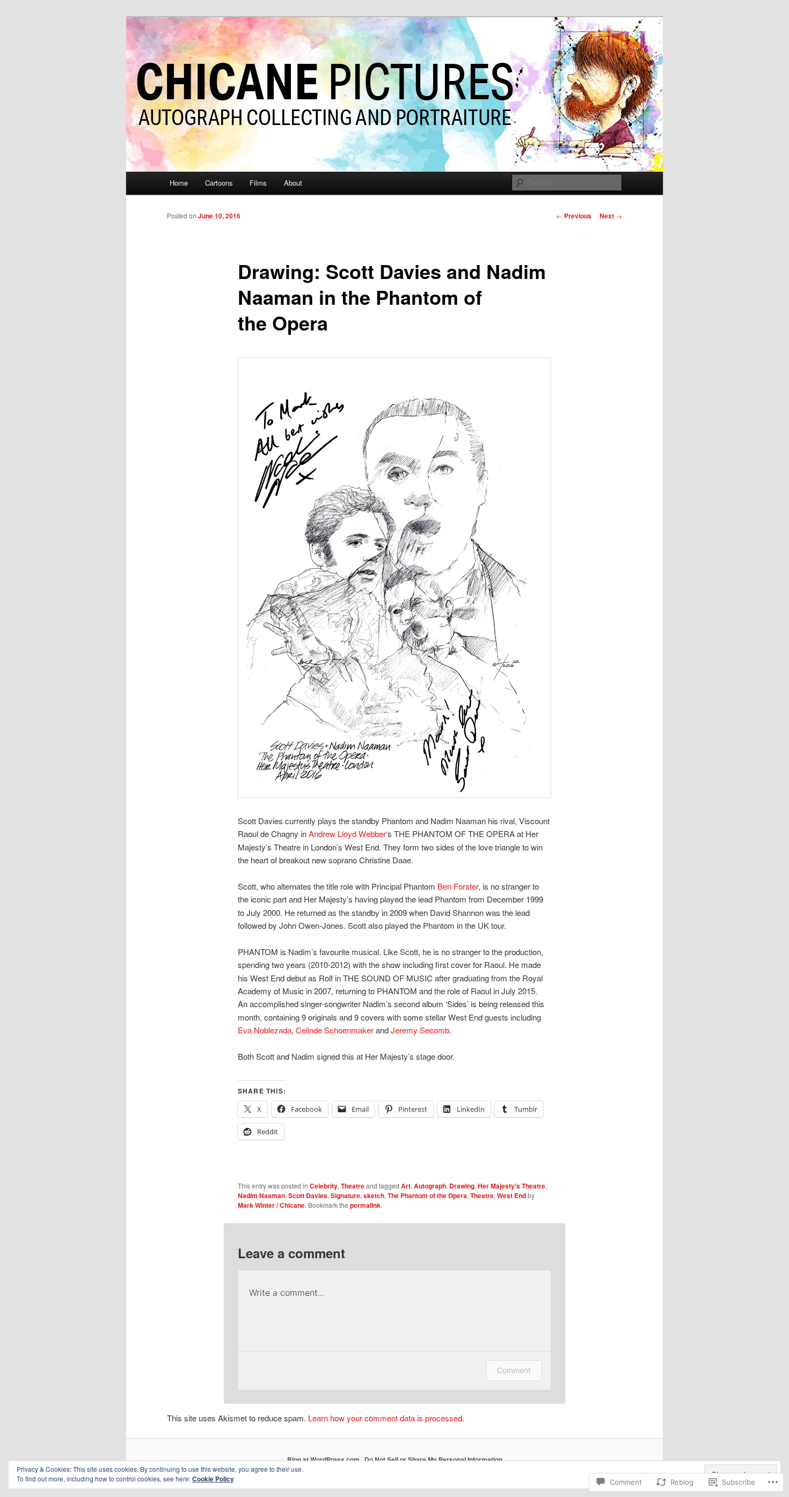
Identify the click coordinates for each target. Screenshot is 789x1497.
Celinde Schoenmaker (335, 1030)
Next (611, 216)
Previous (573, 216)
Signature (345, 1195)
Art (406, 1186)
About (293, 183)
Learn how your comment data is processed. (386, 1417)
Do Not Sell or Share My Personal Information (433, 1459)
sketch (373, 1195)
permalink (365, 1205)
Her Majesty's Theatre (511, 1186)
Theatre (352, 1186)
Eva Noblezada (264, 1030)
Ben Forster (457, 886)
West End (511, 1195)
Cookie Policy (213, 1479)
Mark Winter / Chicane (271, 1205)
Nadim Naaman (261, 1195)
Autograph (430, 1186)
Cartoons (219, 183)
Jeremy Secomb (420, 1030)
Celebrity (324, 1186)
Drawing (461, 1186)
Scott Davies (307, 1195)
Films (258, 183)
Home (179, 183)
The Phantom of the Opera (427, 1195)
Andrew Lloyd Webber (347, 833)
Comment (514, 1370)
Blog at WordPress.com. (324, 1459)
